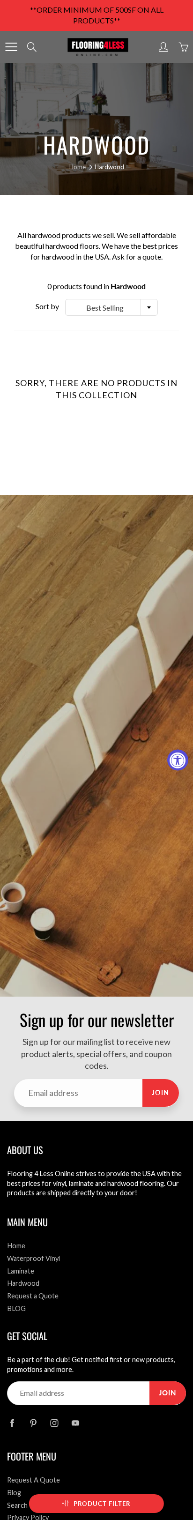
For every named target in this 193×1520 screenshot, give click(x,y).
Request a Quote (33, 1296)
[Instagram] (54, 1423)
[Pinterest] (33, 1423)
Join (161, 1092)
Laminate (20, 1271)
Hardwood (23, 1283)
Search (17, 1505)
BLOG (16, 1308)
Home (77, 167)
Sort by (47, 306)
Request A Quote (33, 1480)
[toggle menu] (11, 47)
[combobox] (111, 307)
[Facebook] (12, 1423)
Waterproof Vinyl (33, 1258)
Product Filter (102, 1503)
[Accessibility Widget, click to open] (177, 760)
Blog (14, 1493)
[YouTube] (75, 1423)
